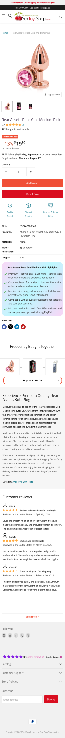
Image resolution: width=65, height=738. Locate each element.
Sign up (51, 699)
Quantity (6, 164)
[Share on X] (10, 326)
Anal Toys (17, 481)
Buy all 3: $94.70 (32, 380)
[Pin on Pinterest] (23, 326)
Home (5, 32)
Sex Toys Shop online (49, 732)
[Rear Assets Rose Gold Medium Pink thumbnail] (7, 106)
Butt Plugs (28, 481)
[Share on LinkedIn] (16, 326)
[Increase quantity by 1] (30, 171)
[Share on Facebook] (4, 326)
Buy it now (32, 194)
